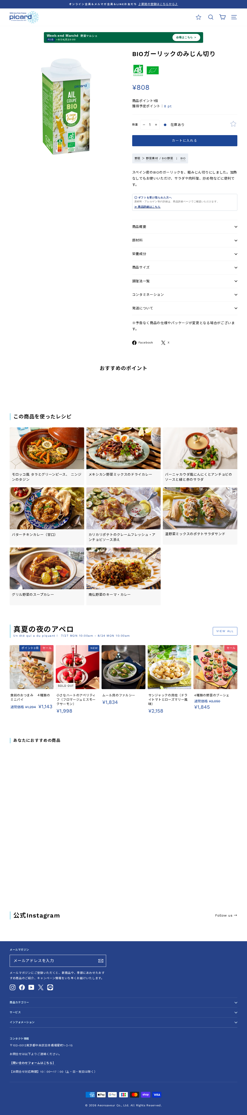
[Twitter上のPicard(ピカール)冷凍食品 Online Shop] (41, 987)
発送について (142, 308)
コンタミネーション (148, 295)
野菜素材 (152, 158)
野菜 (138, 158)
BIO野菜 (167, 158)
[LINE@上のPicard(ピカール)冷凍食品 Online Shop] (50, 987)
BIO (183, 158)
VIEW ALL (225, 631)
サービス (15, 1012)
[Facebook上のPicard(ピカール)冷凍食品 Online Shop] (22, 987)
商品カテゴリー (19, 1002)
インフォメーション (22, 1022)
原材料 (137, 240)
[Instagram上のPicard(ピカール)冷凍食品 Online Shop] (12, 987)
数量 (135, 124)
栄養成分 (139, 254)
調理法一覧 (141, 281)
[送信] (100, 960)
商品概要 (139, 227)
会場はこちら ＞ (186, 37)
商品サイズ (141, 267)
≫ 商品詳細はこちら (147, 206)
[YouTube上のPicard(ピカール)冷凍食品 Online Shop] (31, 987)
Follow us (226, 915)
